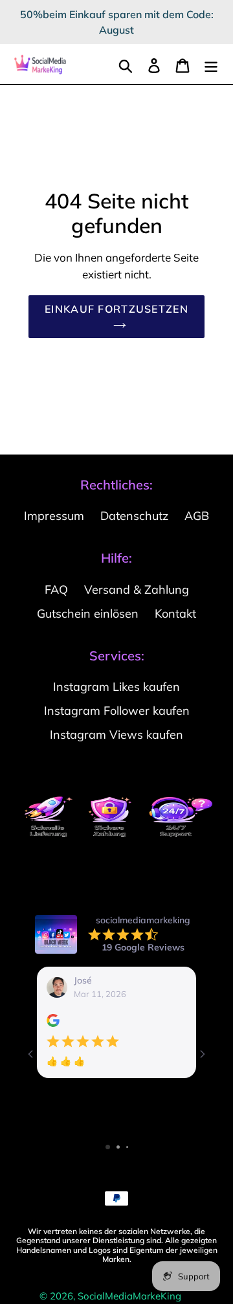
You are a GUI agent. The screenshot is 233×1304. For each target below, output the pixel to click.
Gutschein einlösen (88, 613)
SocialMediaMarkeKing (129, 1296)
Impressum (54, 515)
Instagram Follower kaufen (117, 710)
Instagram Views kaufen (116, 734)
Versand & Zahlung (136, 589)
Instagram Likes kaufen (116, 686)
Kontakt (175, 613)
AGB (196, 515)
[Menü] (211, 64)
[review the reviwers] (53, 1023)
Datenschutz (134, 515)
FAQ (56, 589)
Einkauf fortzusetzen (116, 308)
